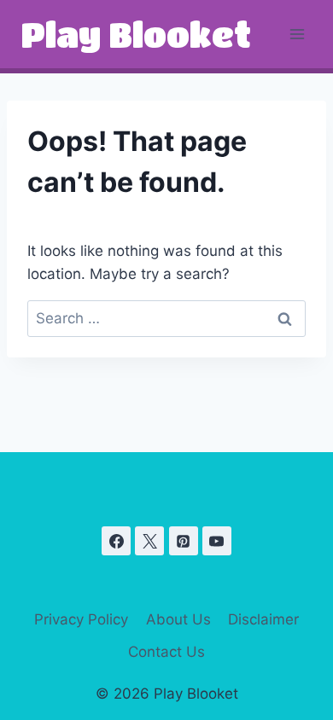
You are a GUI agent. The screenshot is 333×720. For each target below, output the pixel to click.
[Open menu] (297, 33)
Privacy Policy (81, 619)
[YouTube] (216, 540)
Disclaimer (263, 619)
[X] (149, 540)
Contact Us (166, 651)
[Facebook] (116, 540)
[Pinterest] (183, 540)
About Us (178, 619)
